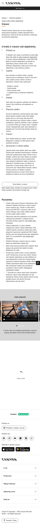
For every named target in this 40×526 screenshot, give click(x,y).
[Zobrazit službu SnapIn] (38, 263)
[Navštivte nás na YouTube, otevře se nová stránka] (15, 438)
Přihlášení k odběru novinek (15, 428)
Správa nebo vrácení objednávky (12, 21)
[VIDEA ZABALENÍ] (20, 311)
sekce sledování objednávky (28, 57)
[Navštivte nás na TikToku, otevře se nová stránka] (26, 438)
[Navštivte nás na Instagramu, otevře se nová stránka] (9, 438)
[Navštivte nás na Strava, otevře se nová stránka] (20, 438)
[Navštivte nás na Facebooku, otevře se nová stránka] (4, 438)
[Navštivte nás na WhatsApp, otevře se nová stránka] (31, 438)
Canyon (4, 18)
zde (28, 190)
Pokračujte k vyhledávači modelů (19, 269)
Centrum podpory (15, 18)
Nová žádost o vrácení (20, 184)
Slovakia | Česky (11, 520)
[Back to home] (13, 3)
